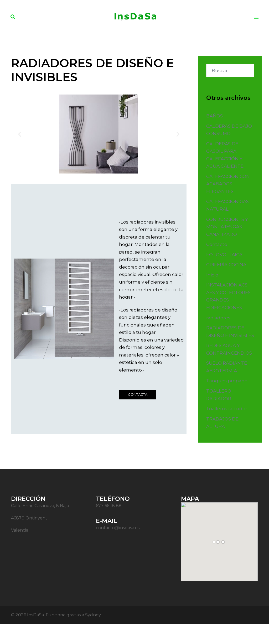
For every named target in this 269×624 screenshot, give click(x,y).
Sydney (93, 614)
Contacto (216, 244)
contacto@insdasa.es (117, 527)
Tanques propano (226, 380)
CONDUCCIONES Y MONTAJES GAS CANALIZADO (227, 227)
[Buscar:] (230, 70)
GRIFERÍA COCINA (226, 264)
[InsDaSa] (134, 16)
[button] (13, 17)
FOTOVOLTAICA (224, 254)
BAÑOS (214, 115)
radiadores (218, 317)
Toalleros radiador (226, 408)
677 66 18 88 (109, 505)
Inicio (212, 275)
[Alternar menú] (256, 17)
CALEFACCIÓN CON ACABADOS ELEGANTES (228, 184)
